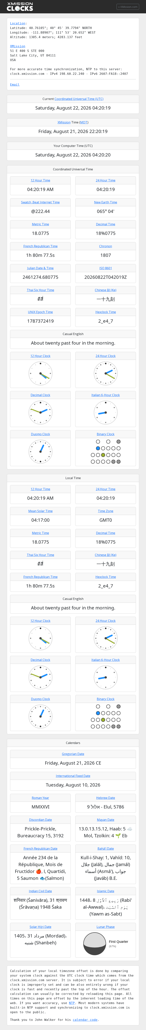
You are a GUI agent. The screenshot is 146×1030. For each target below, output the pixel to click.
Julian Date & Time (40, 268)
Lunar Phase (106, 927)
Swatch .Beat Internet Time (40, 202)
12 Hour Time (40, 180)
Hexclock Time (105, 312)
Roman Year (40, 798)
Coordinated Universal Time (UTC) (79, 99)
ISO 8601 (105, 268)
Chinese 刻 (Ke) (105, 290)
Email (15, 84)
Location (17, 23)
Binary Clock (105, 434)
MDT (83, 122)
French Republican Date (40, 848)
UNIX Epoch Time (40, 312)
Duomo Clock (40, 434)
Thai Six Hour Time (40, 290)
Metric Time (40, 224)
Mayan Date (105, 820)
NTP (72, 1003)
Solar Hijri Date (40, 927)
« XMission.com (127, 7)
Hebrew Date (105, 798)
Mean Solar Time (40, 511)
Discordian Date (40, 820)
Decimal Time (105, 224)
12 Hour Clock (40, 356)
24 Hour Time (105, 180)
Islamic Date (105, 891)
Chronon (105, 246)
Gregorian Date (73, 754)
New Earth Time (105, 202)
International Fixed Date (73, 776)
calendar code (85, 1020)
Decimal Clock (40, 395)
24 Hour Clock (106, 356)
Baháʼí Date (106, 848)
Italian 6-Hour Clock (105, 395)
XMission (17, 46)
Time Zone (105, 511)
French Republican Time (40, 246)
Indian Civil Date (40, 891)
